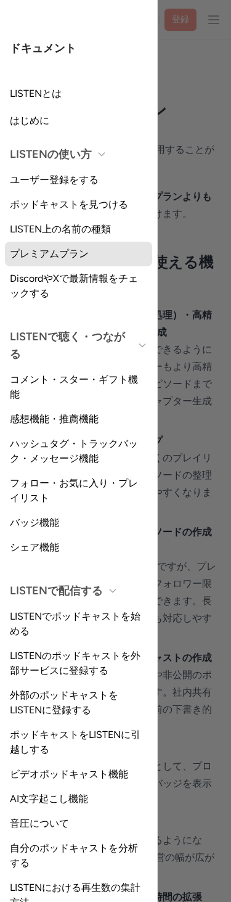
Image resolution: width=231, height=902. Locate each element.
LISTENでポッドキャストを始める (75, 623)
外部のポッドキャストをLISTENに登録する (64, 702)
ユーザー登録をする (54, 180)
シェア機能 (34, 547)
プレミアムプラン (49, 254)
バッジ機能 (34, 522)
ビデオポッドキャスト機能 (69, 774)
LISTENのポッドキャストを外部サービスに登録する (75, 663)
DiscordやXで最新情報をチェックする (74, 286)
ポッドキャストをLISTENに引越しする (75, 742)
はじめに (29, 120)
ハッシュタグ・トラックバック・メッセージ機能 (74, 451)
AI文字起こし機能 (49, 799)
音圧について (39, 823)
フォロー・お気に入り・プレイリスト (74, 490)
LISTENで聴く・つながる (67, 345)
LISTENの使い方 (51, 154)
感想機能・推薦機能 (54, 419)
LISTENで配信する (56, 590)
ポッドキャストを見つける (69, 204)
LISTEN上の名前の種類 (60, 229)
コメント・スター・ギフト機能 (74, 387)
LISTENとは (36, 93)
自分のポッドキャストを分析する (74, 855)
